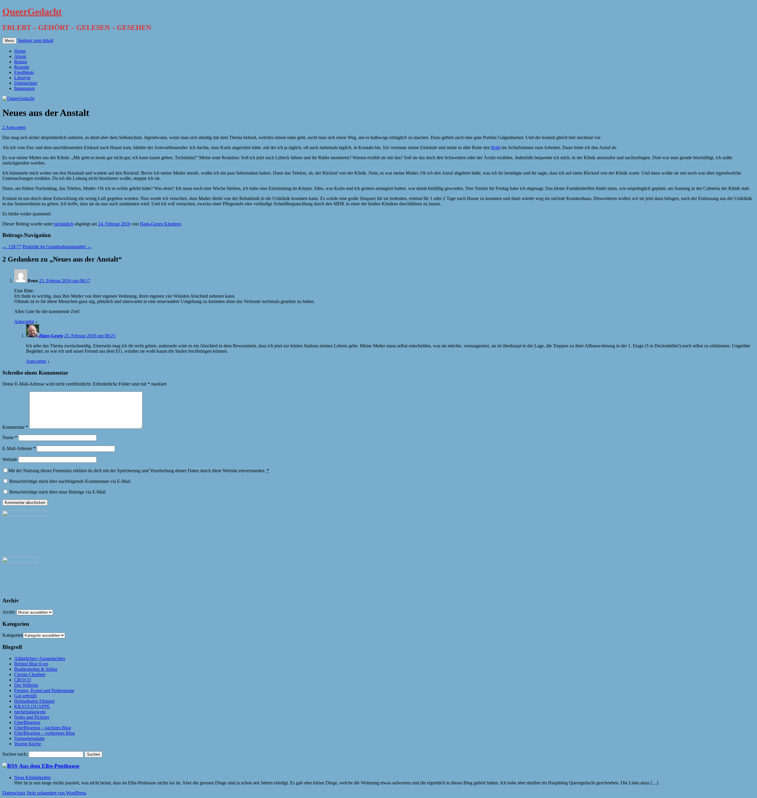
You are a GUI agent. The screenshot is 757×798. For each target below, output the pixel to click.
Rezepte (21, 67)
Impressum (24, 88)
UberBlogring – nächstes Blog (42, 727)
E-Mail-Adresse (18, 448)
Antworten (24, 321)
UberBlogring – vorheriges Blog (44, 733)
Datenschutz (25, 83)
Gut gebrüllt (25, 695)
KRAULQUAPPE (32, 706)
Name (9, 437)
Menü (9, 40)
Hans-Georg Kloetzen (160, 223)
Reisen (20, 61)
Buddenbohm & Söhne (35, 669)
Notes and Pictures (31, 717)
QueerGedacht (32, 11)
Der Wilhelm (26, 685)
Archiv (8, 612)
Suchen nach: (15, 754)
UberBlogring (27, 722)
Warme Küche (27, 743)
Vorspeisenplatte (29, 738)
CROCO (22, 679)
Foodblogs (24, 72)
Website (9, 459)
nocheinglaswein (30, 711)
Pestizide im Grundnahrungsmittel (57, 246)
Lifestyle (22, 77)
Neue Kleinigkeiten (32, 777)
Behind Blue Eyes (31, 663)
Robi (495, 147)
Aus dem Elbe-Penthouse (49, 766)
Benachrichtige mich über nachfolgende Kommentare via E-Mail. (70, 481)
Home (20, 51)
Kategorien (12, 635)
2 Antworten (14, 127)
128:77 (11, 246)
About (20, 56)
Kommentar (15, 427)
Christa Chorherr (30, 674)
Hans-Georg (51, 335)
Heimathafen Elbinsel (34, 701)
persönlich (63, 223)
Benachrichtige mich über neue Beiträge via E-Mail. (57, 491)
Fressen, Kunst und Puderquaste (44, 690)
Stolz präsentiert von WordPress (56, 792)
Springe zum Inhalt (35, 40)
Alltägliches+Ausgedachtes (39, 658)
